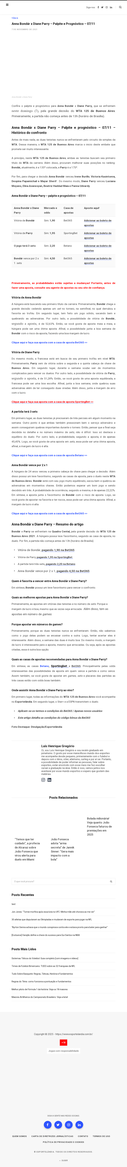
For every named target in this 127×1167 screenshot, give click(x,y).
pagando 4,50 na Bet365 (73, 571)
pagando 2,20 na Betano (60, 564)
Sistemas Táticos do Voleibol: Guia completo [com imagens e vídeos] (45, 958)
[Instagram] (69, 1125)
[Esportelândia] (27, 7)
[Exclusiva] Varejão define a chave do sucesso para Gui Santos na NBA (46, 935)
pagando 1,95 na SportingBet (55, 557)
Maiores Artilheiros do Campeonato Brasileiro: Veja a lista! (40, 997)
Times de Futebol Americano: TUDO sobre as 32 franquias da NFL (43, 966)
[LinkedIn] (79, 1125)
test (13, 904)
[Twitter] (58, 1125)
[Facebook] (48, 1125)
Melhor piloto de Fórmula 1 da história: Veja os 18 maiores (40, 989)
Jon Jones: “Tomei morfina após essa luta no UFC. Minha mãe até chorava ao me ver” (53, 912)
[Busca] (119, 7)
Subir (64, 1160)
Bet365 (76, 666)
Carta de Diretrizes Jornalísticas (52, 1136)
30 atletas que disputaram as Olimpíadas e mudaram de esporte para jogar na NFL (52, 919)
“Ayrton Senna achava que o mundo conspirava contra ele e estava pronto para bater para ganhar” (60, 927)
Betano (44, 666)
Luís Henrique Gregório (57, 746)
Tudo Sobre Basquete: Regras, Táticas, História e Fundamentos (42, 974)
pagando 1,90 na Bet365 (58, 550)
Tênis (15, 18)
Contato (83, 1136)
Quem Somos (19, 1136)
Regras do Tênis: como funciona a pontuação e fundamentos (41, 981)
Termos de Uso (101, 1136)
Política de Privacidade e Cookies (63, 1142)
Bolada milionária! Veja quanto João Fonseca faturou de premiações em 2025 (99, 826)
